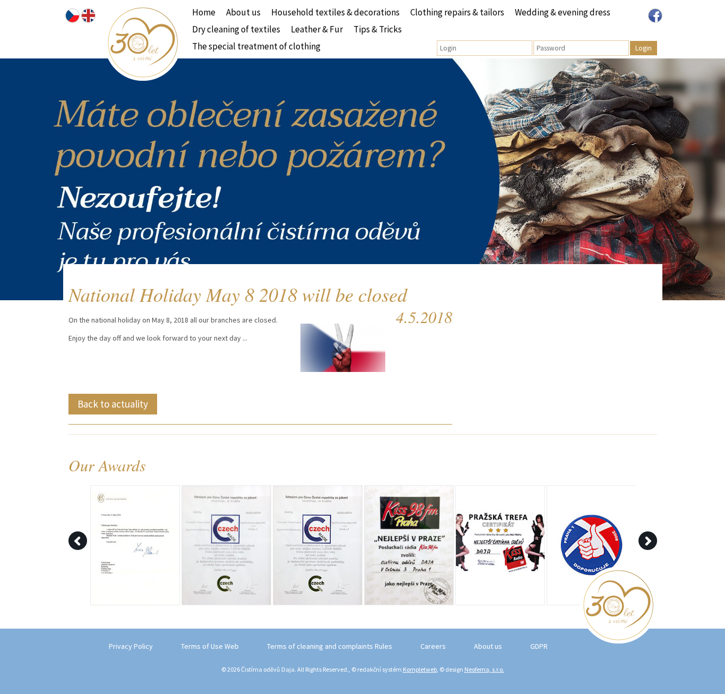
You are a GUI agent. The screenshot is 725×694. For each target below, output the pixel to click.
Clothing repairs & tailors (457, 12)
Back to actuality (112, 403)
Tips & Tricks (377, 29)
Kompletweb (420, 669)
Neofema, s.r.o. (484, 669)
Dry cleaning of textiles (236, 29)
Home (203, 12)
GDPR (539, 646)
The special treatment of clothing (256, 46)
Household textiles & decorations (335, 12)
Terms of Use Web (210, 646)
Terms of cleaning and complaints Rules (329, 646)
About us (243, 12)
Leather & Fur (317, 29)
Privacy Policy (131, 646)
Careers (433, 646)
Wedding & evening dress (562, 12)
